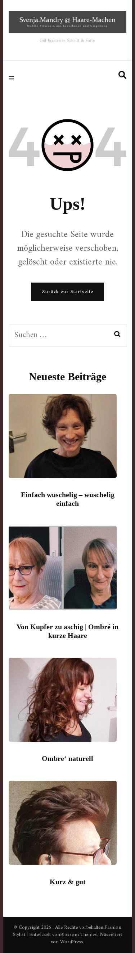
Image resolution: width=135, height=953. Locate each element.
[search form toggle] (122, 75)
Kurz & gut (68, 882)
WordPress (71, 941)
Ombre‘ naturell (67, 758)
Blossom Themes (78, 934)
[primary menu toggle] (13, 78)
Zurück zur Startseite (67, 291)
